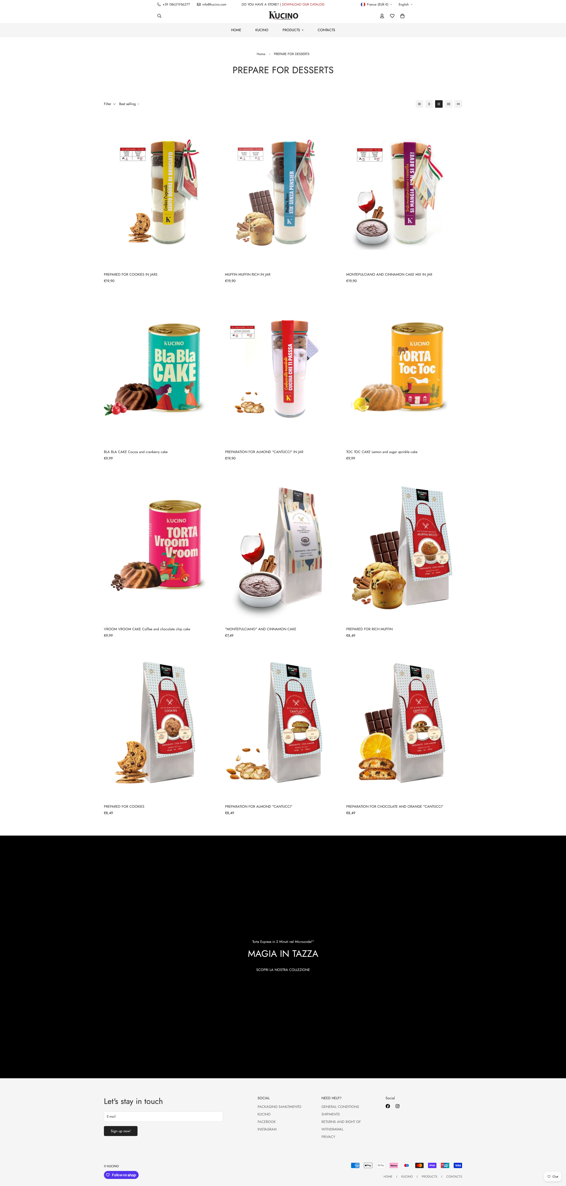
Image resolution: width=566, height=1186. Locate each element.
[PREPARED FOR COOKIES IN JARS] (162, 190)
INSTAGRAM (267, 1129)
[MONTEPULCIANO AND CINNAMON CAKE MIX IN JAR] (404, 190)
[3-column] (439, 104)
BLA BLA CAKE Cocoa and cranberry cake (136, 451)
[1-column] (419, 104)
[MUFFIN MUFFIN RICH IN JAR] (283, 190)
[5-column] (458, 104)
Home (261, 54)
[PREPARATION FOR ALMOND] (283, 367)
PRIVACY (328, 1136)
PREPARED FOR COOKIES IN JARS (130, 274)
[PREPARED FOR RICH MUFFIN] (404, 545)
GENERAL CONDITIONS (340, 1106)
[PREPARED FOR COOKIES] (162, 722)
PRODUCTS (291, 30)
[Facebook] (388, 1106)
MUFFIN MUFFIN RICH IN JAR (247, 274)
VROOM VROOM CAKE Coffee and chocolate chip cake (147, 629)
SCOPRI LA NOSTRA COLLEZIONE (283, 969)
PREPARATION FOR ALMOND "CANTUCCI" (258, 806)
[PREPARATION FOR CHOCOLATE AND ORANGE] (404, 722)
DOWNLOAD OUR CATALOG (303, 4)
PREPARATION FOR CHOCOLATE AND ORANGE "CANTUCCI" (394, 806)
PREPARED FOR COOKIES (124, 806)
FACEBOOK (267, 1121)
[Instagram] (397, 1106)
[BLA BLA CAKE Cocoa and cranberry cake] (162, 367)
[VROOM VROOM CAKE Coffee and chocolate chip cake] (162, 545)
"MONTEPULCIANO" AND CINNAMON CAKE (260, 629)
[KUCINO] (283, 16)
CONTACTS (326, 30)
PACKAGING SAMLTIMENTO (279, 1106)
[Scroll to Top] (557, 1162)
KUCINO (261, 30)
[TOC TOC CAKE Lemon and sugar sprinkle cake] (404, 367)
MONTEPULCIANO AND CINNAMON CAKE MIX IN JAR (389, 274)
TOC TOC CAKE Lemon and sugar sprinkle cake (381, 451)
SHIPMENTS (330, 1114)
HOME (236, 30)
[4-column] (448, 104)
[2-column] (429, 104)
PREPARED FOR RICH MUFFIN (369, 629)
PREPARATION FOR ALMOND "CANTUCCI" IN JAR (264, 451)
